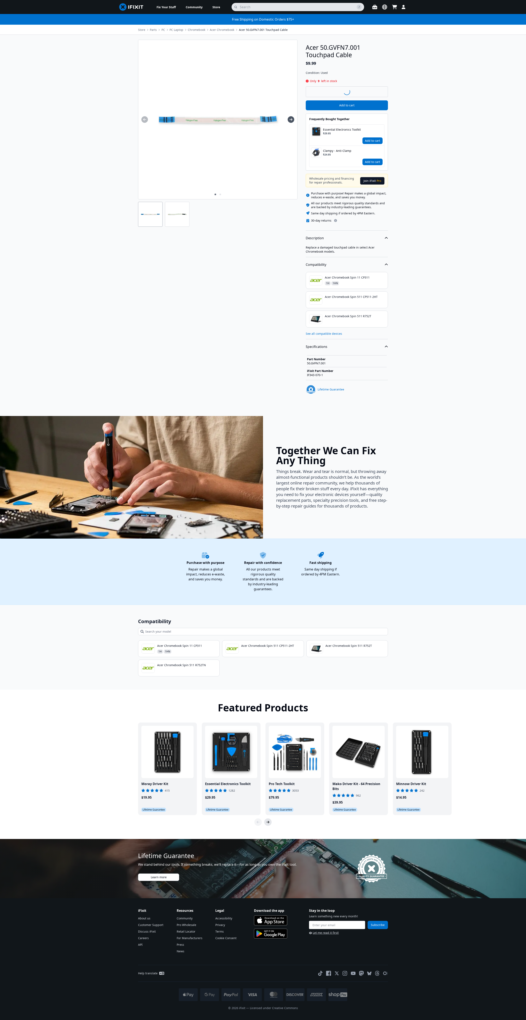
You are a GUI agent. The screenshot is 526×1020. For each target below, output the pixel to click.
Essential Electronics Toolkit (342, 129)
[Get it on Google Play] (270, 934)
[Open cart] (394, 7)
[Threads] (377, 973)
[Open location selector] (385, 7)
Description (315, 238)
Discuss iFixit (147, 931)
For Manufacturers (189, 938)
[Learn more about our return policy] (335, 220)
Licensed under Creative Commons (274, 1008)
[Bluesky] (369, 973)
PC (163, 30)
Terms (219, 931)
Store (141, 30)
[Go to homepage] (133, 7)
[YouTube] (353, 973)
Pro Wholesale (186, 925)
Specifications (316, 346)
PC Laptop (176, 30)
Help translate (148, 973)
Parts (153, 30)
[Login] (403, 7)
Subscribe (378, 925)
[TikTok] (320, 973)
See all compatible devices (324, 334)
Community (185, 918)
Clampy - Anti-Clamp (337, 151)
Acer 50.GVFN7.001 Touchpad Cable (263, 30)
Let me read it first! (326, 933)
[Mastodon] (361, 973)
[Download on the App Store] (270, 920)
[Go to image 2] (220, 194)
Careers (143, 938)
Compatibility (316, 264)
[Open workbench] (375, 7)
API (140, 945)
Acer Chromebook (222, 30)
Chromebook (196, 30)
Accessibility (223, 918)
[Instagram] (345, 973)
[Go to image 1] (215, 194)
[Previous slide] (258, 822)
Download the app (269, 910)
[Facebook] (328, 973)
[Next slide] (268, 822)
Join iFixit (372, 181)
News (180, 951)
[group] (145, 119)
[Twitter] (336, 973)
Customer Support (150, 925)
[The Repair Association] (385, 973)
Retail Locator (186, 931)
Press (180, 945)
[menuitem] (166, 7)
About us (144, 918)
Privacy (220, 925)
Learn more (159, 877)
